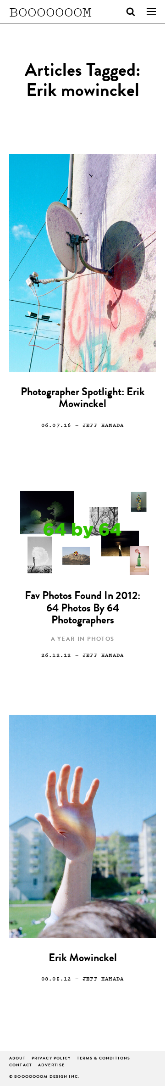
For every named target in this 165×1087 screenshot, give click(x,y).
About (17, 1059)
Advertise (51, 1066)
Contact (20, 1066)
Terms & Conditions (103, 1059)
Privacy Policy (51, 1059)
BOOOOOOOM (50, 11)
